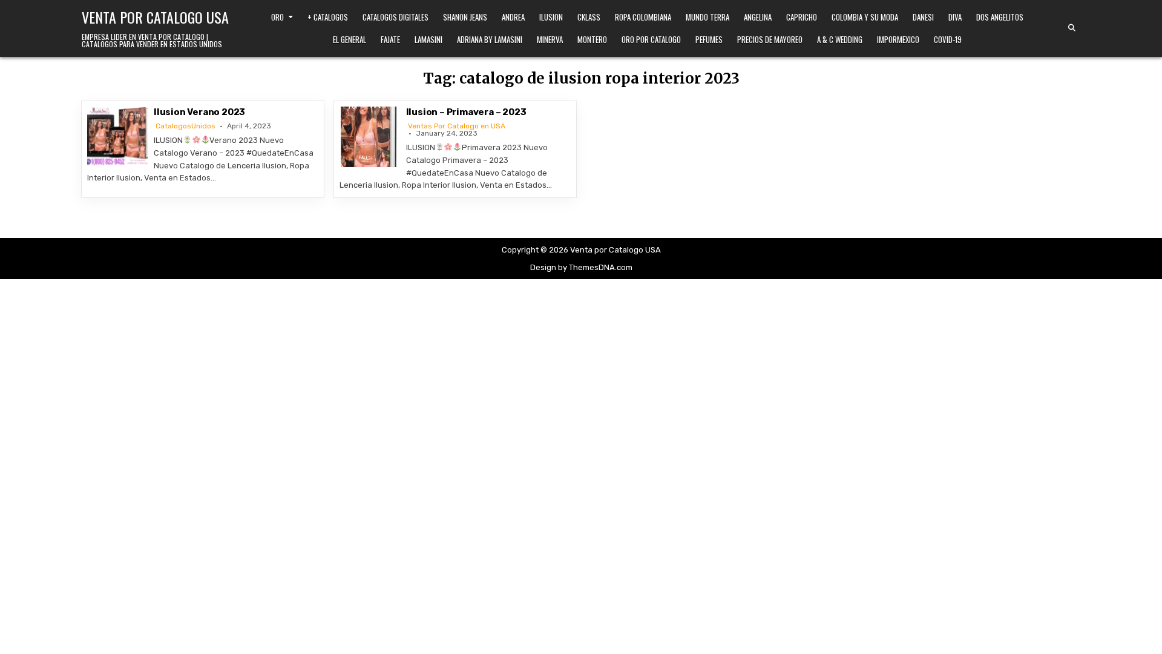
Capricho (801, 17)
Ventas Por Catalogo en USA (456, 126)
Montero (592, 39)
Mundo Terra (707, 17)
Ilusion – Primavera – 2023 (466, 112)
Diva (955, 17)
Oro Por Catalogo (651, 39)
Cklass (588, 17)
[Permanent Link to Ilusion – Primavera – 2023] (370, 137)
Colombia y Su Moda (865, 17)
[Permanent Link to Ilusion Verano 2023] (117, 137)
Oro (277, 17)
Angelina (758, 17)
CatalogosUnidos (185, 126)
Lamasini (428, 39)
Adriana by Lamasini (489, 39)
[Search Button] (1072, 28)
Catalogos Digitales (395, 17)
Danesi (923, 17)
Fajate (390, 39)
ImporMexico (898, 39)
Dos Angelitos (999, 17)
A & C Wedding (839, 39)
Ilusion (551, 17)
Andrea (513, 17)
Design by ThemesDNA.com (581, 267)
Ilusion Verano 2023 (199, 112)
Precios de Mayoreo (770, 39)
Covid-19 (948, 39)
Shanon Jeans (465, 17)
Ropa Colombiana (643, 17)
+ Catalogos (327, 17)
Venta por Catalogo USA (155, 17)
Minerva (550, 39)
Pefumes (709, 39)
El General (349, 39)
